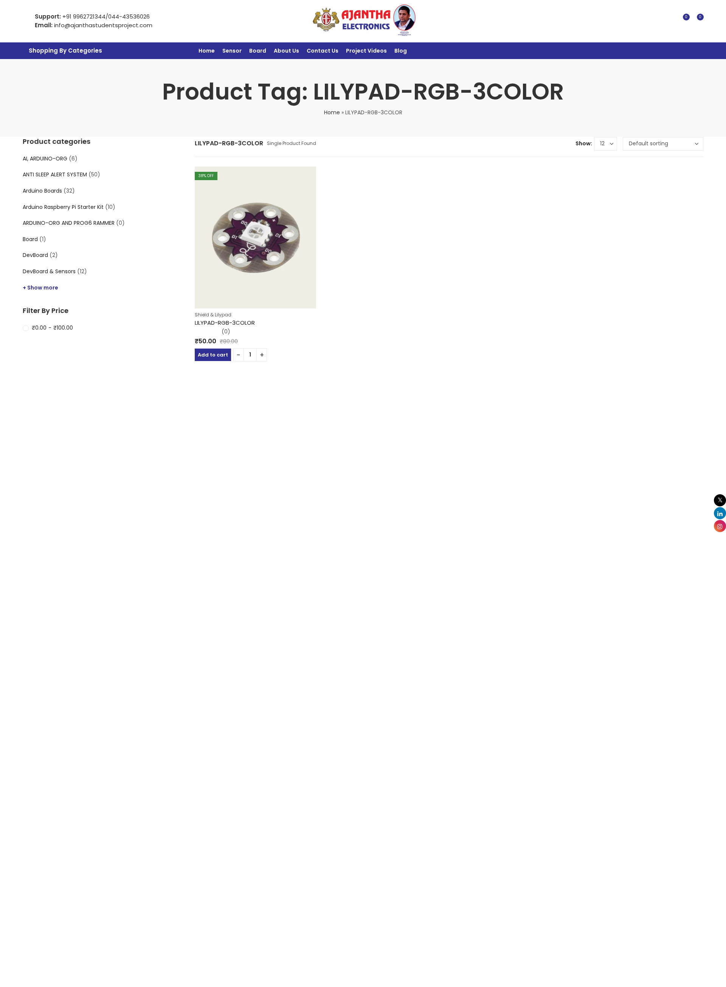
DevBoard (35, 255)
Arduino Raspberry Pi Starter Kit (63, 207)
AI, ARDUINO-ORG (45, 158)
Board (30, 239)
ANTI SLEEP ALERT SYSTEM (55, 174)
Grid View (555, 144)
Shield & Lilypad (213, 314)
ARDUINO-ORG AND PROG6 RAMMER (69, 223)
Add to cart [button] (213, 354)
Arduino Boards (42, 191)
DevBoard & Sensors (49, 271)
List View (567, 144)
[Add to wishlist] (313, 170)
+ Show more (40, 287)
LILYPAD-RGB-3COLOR (225, 323)
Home (332, 112)
